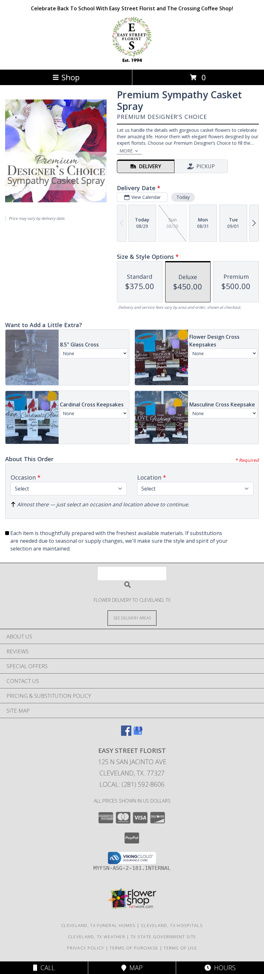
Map (134, 967)
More (126, 151)
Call (46, 967)
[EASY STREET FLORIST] (131, 60)
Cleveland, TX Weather (96, 937)
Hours (223, 967)
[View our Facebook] (126, 733)
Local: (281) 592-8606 (132, 784)
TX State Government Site (163, 937)
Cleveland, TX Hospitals (172, 925)
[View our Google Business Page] (138, 733)
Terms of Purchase (133, 948)
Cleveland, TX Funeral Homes (98, 925)
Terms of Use (180, 948)
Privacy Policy (85, 948)
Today (183, 197)
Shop (70, 77)
